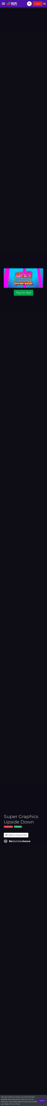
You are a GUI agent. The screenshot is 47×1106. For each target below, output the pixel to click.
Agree (42, 1100)
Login (37, 3)
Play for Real (23, 292)
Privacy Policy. (14, 1104)
